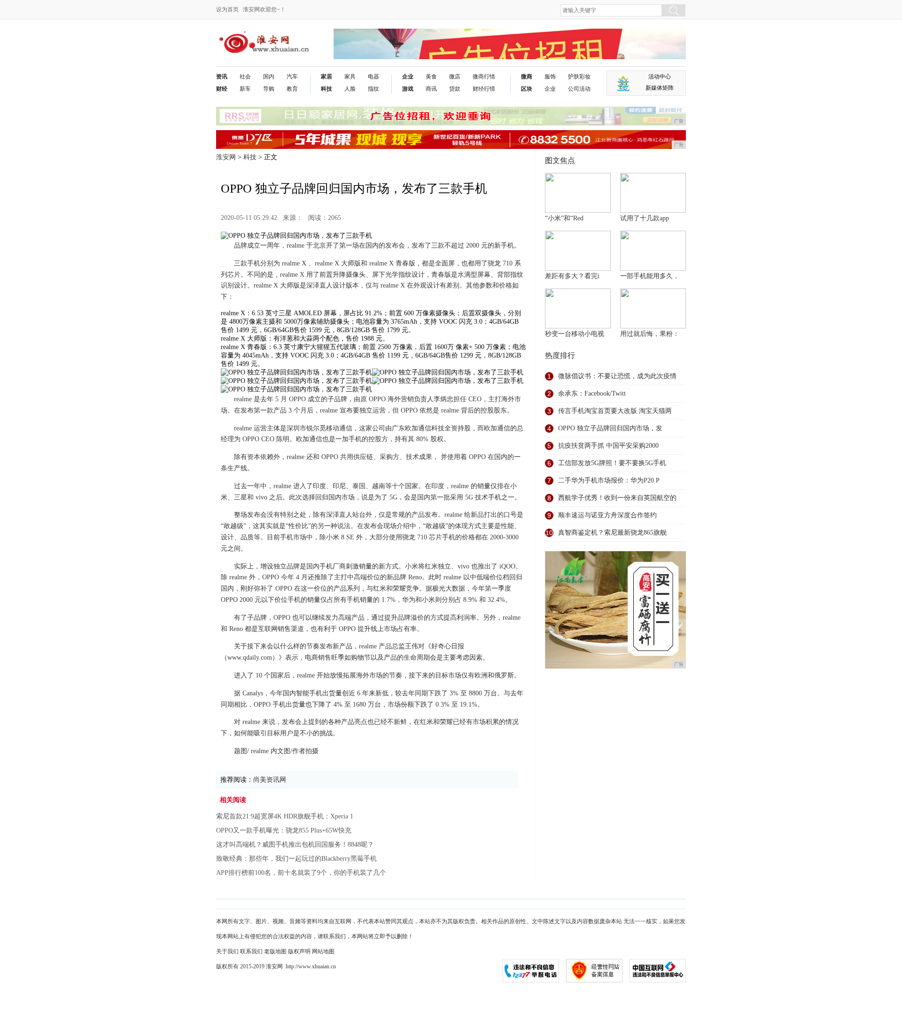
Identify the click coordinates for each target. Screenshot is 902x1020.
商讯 (431, 89)
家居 (326, 76)
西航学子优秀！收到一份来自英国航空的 (617, 497)
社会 (245, 76)
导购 (268, 89)
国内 (268, 76)
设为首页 (227, 9)
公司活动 (579, 89)
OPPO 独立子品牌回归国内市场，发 (610, 428)
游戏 (407, 89)
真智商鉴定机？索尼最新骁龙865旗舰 (612, 532)
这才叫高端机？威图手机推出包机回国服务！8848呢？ (295, 844)
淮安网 (226, 157)
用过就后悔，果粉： (649, 333)
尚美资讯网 (269, 779)
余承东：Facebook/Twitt (592, 393)
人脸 (350, 89)
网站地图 (323, 951)
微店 (454, 76)
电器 (373, 76)
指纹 (373, 89)
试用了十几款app (644, 218)
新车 (245, 89)
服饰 (550, 76)
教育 (292, 89)
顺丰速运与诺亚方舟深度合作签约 (607, 515)
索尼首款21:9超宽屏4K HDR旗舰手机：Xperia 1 (284, 816)
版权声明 (299, 951)
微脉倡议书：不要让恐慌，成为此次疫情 (617, 376)
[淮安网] (265, 36)
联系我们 (251, 951)
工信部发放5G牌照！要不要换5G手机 (612, 463)
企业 (407, 76)
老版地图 (275, 951)
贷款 (454, 89)
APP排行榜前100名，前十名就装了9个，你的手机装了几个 (301, 872)
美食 (431, 76)
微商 (526, 76)
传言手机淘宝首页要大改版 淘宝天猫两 (615, 410)
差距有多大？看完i (572, 276)
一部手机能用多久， (649, 276)
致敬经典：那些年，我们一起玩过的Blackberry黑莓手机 (296, 858)
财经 (221, 89)
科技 (326, 89)
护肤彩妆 (579, 76)
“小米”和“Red (564, 218)
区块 (526, 89)
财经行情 (484, 89)
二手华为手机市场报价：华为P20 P (609, 480)
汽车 (292, 76)
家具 (350, 76)
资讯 (221, 76)
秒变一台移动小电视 (574, 333)
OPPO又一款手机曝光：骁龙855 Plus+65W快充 (283, 830)
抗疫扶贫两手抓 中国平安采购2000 (608, 445)
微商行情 (484, 76)
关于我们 (227, 951)
